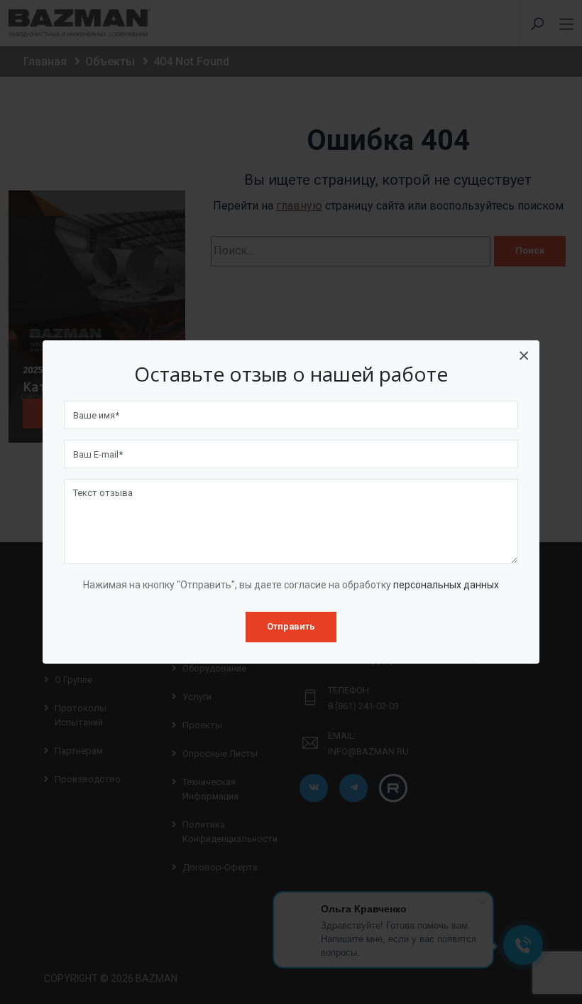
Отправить (291, 626)
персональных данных (446, 584)
